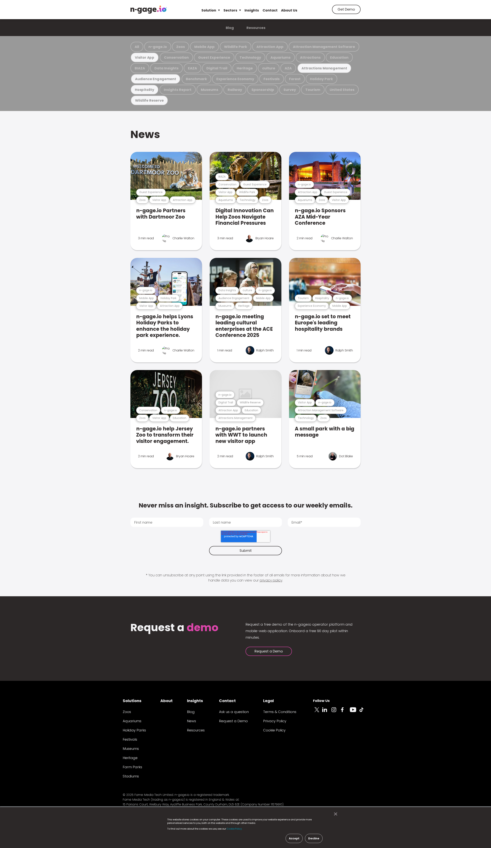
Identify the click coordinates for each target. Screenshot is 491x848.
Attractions (310, 57)
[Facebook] (345, 711)
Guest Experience (214, 57)
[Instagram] (336, 711)
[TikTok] (363, 711)
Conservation (176, 57)
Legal (268, 700)
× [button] (334, 814)
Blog (230, 27)
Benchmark (196, 78)
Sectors (230, 10)
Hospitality (144, 89)
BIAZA (140, 68)
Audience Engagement (155, 78)
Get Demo (346, 9)
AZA (288, 68)
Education (339, 57)
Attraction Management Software (324, 46)
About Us (289, 10)
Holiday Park (321, 78)
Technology (250, 57)
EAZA (192, 68)
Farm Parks (132, 767)
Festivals (272, 78)
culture (268, 68)
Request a (174, 628)
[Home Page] (148, 9)
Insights (252, 10)
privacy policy (271, 580)
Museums (209, 89)
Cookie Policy (274, 730)
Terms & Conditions (279, 711)
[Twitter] (317, 711)
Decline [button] (313, 838)
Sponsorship (262, 89)
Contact (270, 10)
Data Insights (166, 68)
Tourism (312, 89)
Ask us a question (234, 711)
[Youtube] (354, 711)
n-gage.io (157, 46)
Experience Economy (235, 78)
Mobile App (204, 46)
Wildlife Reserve (149, 100)
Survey (289, 89)
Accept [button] (294, 838)
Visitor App (144, 57)
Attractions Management (324, 68)
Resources (255, 27)
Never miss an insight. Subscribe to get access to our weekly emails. (246, 505)
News (145, 134)
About (166, 700)
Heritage (245, 68)
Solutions (132, 700)
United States (342, 89)
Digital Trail (216, 68)
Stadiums (131, 776)
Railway (235, 89)
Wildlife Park (235, 46)
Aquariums (280, 57)
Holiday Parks (134, 730)
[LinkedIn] (326, 711)
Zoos (180, 46)
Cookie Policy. (234, 828)
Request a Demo (269, 651)
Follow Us (321, 700)
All (137, 46)
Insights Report (177, 89)
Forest (295, 78)
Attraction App (269, 46)
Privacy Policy (274, 721)
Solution (208, 10)
